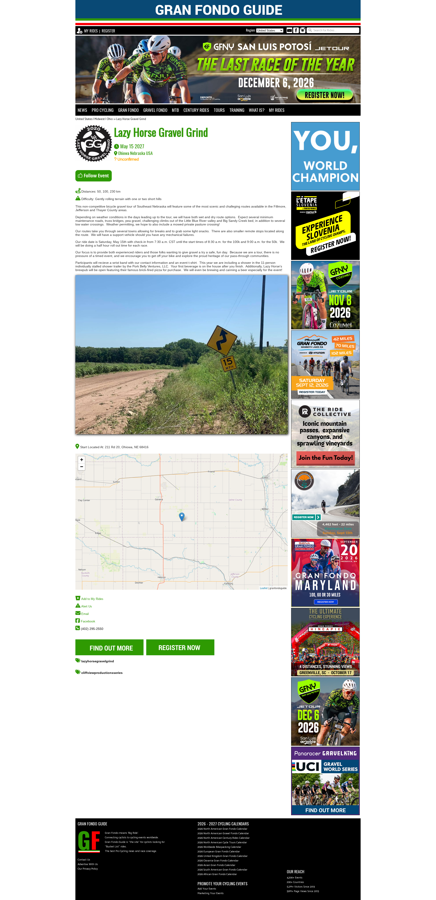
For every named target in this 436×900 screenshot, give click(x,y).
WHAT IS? (257, 110)
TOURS (219, 110)
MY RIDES (91, 31)
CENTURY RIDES (196, 110)
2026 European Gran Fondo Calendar (219, 851)
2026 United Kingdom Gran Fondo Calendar (223, 856)
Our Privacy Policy (88, 869)
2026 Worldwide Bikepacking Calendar (219, 847)
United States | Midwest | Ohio (94, 119)
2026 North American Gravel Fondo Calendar (223, 833)
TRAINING (236, 110)
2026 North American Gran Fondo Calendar (222, 829)
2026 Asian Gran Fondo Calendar (216, 865)
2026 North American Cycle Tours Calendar (222, 842)
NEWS (82, 110)
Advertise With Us (88, 864)
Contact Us (84, 860)
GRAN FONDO (128, 110)
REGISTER (108, 31)
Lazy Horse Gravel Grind (131, 119)
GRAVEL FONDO (155, 110)
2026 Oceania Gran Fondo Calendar (218, 860)
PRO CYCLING (103, 110)
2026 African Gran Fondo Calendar (217, 874)
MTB (175, 110)
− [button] (81, 467)
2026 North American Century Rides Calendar (224, 838)
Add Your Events (207, 889)
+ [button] (81, 459)
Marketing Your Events (211, 893)
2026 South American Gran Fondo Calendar (222, 870)
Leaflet (264, 588)
